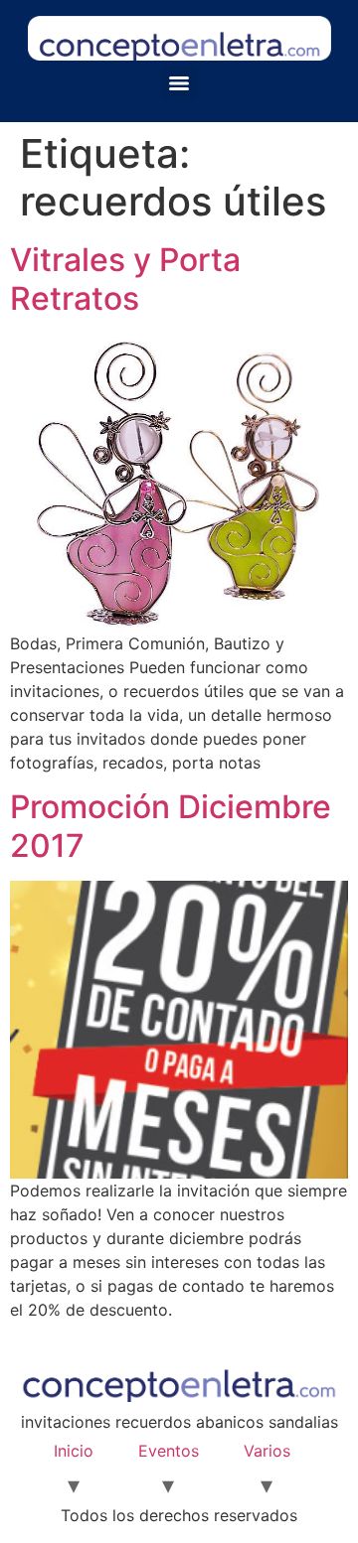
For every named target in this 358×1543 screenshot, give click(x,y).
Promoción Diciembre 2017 (170, 825)
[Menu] (179, 83)
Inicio (73, 1451)
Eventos (168, 1451)
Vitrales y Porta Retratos (125, 278)
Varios (267, 1451)
